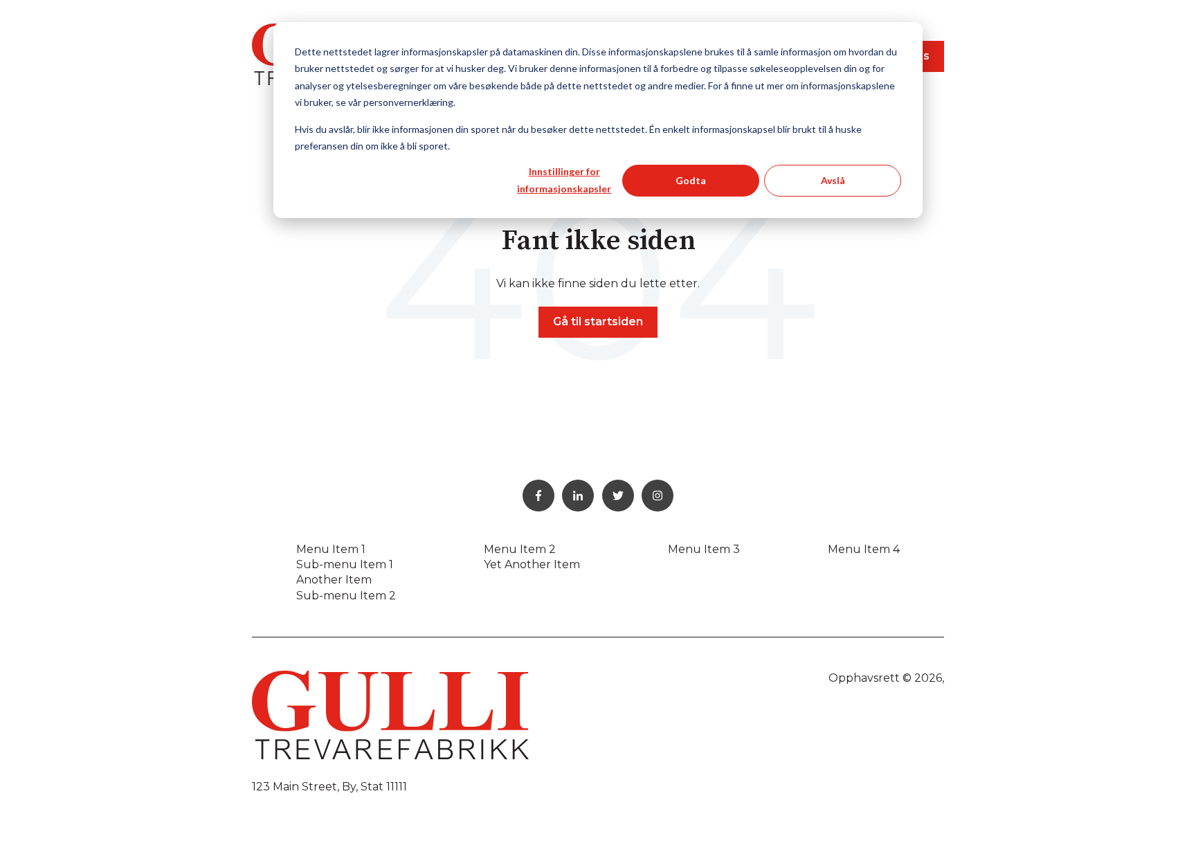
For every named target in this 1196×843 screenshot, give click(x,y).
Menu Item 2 (520, 549)
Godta (691, 180)
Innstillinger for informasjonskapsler (564, 179)
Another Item (334, 579)
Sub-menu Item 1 (344, 564)
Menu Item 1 (330, 549)
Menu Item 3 (704, 549)
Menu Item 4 (864, 549)
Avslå (833, 180)
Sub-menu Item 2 (346, 595)
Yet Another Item (532, 564)
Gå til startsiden (598, 321)
